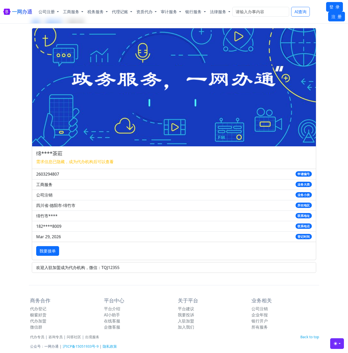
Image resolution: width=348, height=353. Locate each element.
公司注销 (259, 309)
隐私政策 (110, 346)
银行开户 (259, 321)
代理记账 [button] (120, 12)
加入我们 (186, 327)
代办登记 (38, 309)
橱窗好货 (38, 315)
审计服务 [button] (169, 12)
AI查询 (300, 12)
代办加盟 (38, 321)
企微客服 (112, 327)
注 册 (336, 16)
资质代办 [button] (145, 12)
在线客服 (112, 321)
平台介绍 (112, 309)
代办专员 (37, 336)
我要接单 (47, 251)
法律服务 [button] (218, 12)
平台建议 (186, 309)
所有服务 (259, 327)
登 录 (334, 7)
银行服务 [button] (194, 12)
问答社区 (74, 336)
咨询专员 (55, 336)
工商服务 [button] (71, 12)
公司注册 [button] (47, 12)
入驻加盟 (186, 321)
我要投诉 (186, 315)
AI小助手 (112, 315)
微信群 (36, 327)
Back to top (309, 336)
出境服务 (92, 336)
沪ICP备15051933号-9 (81, 346)
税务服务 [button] (96, 12)
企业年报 (259, 315)
